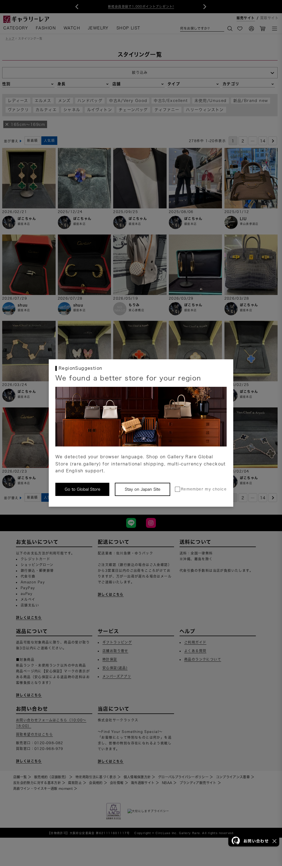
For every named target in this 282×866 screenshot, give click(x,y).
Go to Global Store (82, 489)
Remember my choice (204, 489)
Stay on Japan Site (142, 489)
